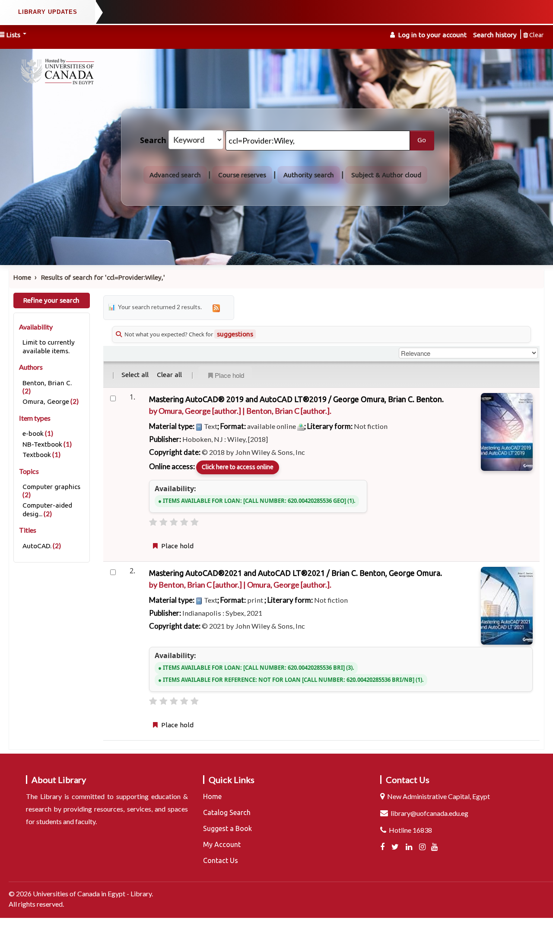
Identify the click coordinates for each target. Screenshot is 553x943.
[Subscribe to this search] (216, 307)
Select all (135, 374)
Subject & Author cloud (386, 175)
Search (153, 140)
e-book (33, 433)
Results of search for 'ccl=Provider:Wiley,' (103, 277)
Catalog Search (227, 812)
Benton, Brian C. (47, 383)
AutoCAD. (36, 546)
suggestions (235, 334)
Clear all (169, 374)
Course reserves (242, 175)
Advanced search (175, 175)
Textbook (36, 454)
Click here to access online (237, 467)
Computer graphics (51, 486)
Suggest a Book (227, 828)
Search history (495, 34)
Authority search (308, 175)
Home (22, 277)
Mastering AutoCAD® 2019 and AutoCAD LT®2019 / (296, 399)
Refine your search (51, 300)
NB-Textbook (42, 444)
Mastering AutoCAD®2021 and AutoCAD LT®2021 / (295, 573)
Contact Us (220, 860)
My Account (222, 844)
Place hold (229, 375)
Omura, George (45, 401)
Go (421, 140)
